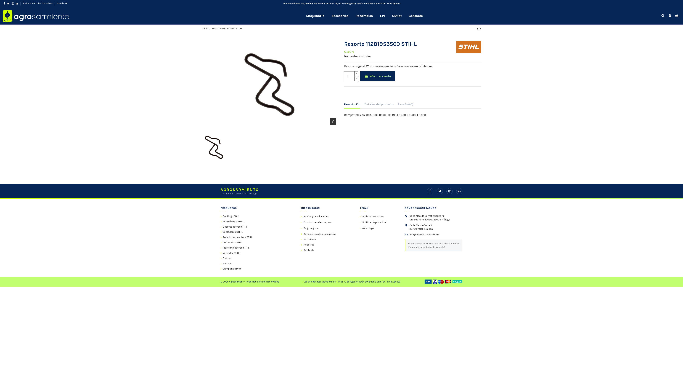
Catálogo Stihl (231, 216)
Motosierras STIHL (233, 221)
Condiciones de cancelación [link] (319, 234)
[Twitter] (440, 191)
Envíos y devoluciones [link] (316, 216)
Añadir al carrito (380, 76)
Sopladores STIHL (233, 231)
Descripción (352, 104)
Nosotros (308, 244)
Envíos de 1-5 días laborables (38, 3)
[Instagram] (449, 191)
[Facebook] (430, 191)
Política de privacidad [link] (374, 222)
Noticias (227, 263)
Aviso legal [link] (368, 228)
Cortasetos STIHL (233, 242)
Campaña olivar (232, 268)
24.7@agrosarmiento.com (424, 234)
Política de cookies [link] (373, 216)
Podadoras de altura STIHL (238, 237)
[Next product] (480, 28)
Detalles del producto (379, 104)
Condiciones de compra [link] (316, 222)
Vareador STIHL (231, 253)
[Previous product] (478, 28)
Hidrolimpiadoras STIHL (236, 247)
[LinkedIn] (459, 191)
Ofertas (227, 258)
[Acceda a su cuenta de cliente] (670, 16)
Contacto (308, 250)
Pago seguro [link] (310, 228)
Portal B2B (62, 3)
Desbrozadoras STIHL (235, 226)
